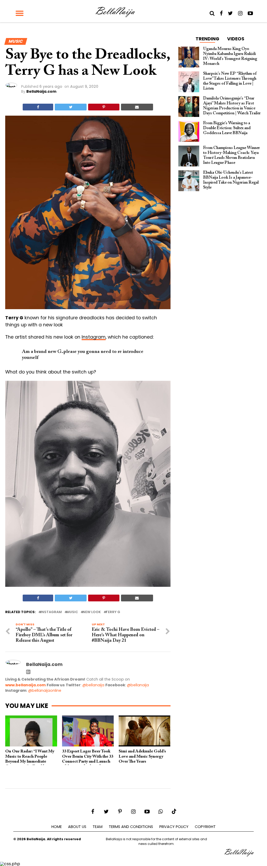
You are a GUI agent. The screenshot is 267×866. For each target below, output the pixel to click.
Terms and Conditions (131, 826)
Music (72, 612)
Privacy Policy (174, 826)
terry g (113, 612)
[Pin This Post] (103, 107)
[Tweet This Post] (71, 107)
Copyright (205, 826)
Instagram (94, 337)
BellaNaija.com (41, 91)
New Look (92, 612)
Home (56, 826)
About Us (77, 826)
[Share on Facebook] (38, 107)
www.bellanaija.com (25, 685)
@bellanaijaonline (44, 690)
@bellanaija (93, 685)
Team (97, 826)
